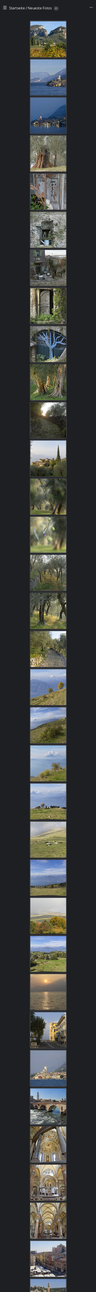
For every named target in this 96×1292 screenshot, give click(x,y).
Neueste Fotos (40, 8)
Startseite (17, 8)
